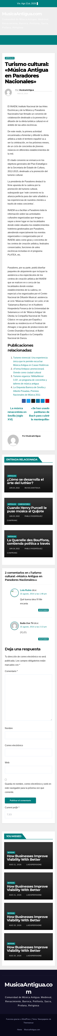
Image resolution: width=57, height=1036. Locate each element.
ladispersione (34, 865)
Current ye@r (12, 807)
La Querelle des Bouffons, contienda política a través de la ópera (28, 543)
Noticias (11, 852)
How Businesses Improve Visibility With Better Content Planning (27, 859)
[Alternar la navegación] (52, 40)
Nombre (9, 728)
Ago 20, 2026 (15, 925)
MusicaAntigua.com (22, 13)
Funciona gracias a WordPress (18, 1019)
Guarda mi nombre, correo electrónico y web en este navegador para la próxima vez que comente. (28, 788)
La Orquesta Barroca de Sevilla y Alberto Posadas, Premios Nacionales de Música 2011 (29, 391)
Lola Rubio (26, 590)
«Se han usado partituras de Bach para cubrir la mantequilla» (39, 414)
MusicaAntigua (26, 90)
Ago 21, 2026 (15, 865)
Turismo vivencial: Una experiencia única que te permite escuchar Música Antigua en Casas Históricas (31, 361)
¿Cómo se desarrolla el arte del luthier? (25, 481)
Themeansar (28, 1023)
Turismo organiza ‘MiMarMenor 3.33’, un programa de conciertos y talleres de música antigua (30, 380)
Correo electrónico (14, 745)
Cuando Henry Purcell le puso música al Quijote (26, 509)
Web (7, 762)
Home (19, 1030)
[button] (41, 40)
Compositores (24, 504)
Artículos (10, 58)
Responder (43, 610)
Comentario (11, 671)
